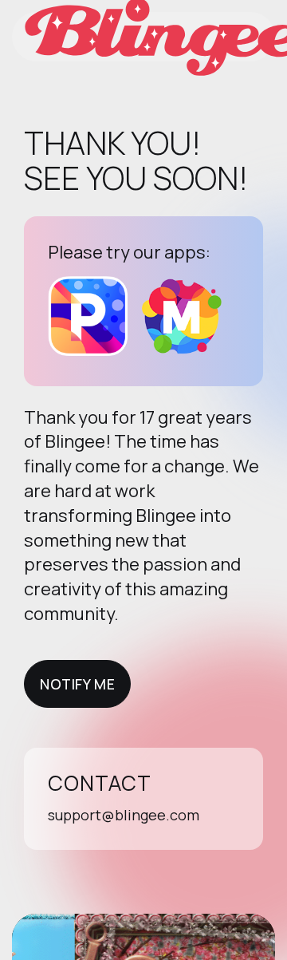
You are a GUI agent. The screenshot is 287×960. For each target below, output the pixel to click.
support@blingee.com (123, 814)
